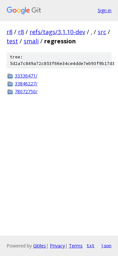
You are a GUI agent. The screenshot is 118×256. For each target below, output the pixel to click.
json (106, 245)
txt (90, 245)
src (102, 32)
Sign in (104, 10)
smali (31, 41)
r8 (9, 32)
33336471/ (26, 76)
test (12, 41)
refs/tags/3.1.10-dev (57, 32)
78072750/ (26, 91)
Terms (76, 246)
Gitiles (39, 246)
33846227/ (26, 83)
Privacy (57, 246)
